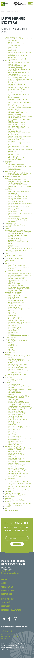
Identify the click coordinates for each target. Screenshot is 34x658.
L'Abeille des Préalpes (16, 320)
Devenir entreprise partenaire (18, 336)
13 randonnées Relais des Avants (19, 448)
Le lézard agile (13, 208)
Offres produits (13, 439)
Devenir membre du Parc (14, 258)
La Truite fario (13, 211)
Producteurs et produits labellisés (17, 396)
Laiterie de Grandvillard (16, 428)
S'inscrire (17, 544)
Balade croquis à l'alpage (17, 66)
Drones (10, 245)
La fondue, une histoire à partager (20, 116)
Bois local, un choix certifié (18, 185)
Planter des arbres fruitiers (18, 196)
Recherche (8, 491)
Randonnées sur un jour (16, 465)
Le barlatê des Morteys (16, 126)
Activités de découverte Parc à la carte (19, 39)
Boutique (8, 227)
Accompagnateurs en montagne (19, 232)
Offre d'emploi (10, 376)
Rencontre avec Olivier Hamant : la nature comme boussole (19, 147)
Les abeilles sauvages (16, 210)
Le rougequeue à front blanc (18, 206)
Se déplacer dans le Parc (17, 374)
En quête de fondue (15, 453)
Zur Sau (11, 304)
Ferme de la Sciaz (14, 436)
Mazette (11, 334)
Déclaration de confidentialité (15, 495)
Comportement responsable (15, 230)
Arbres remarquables (12, 176)
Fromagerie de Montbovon (17, 423)
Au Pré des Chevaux (15, 305)
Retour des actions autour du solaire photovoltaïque (18, 277)
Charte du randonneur (16, 450)
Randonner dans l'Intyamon (18, 473)
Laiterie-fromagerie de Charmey (19, 426)
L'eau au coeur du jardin (16, 124)
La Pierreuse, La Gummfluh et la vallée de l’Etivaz (20, 390)
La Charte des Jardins (16, 201)
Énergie (7, 272)
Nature (10, 347)
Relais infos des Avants (16, 225)
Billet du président (15, 505)
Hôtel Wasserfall (14, 307)
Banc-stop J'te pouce (16, 366)
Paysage (8, 382)
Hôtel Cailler (12, 299)
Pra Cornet (12, 456)
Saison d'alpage (13, 42)
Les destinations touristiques (18, 490)
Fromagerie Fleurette (15, 329)
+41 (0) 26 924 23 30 (6, 571)
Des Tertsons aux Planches (17, 175)
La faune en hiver (14, 118)
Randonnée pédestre (15, 233)
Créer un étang (13, 195)
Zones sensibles (10, 496)
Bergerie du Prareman (16, 401)
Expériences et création (16, 44)
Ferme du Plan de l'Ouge (17, 413)
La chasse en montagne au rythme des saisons (17, 113)
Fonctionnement (10, 337)
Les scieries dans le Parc (17, 180)
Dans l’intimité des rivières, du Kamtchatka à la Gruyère (19, 76)
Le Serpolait (12, 434)
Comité (10, 342)
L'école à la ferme (14, 270)
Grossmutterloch (14, 97)
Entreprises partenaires (13, 292)
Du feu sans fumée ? (15, 290)
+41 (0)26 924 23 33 (6, 631)
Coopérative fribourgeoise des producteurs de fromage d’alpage (20, 407)
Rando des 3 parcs (15, 460)
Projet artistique (14, 47)
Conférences (12, 50)
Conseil (11, 344)
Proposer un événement (11, 609)
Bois (6, 178)
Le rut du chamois (14, 131)
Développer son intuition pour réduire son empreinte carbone (19, 288)
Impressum (9, 498)
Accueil (3, 11)
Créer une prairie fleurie (13, 255)
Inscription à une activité (17, 59)
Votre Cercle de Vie (15, 319)
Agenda (7, 61)
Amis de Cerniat (10, 171)
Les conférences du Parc (14, 252)
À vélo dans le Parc (15, 372)
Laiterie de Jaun (14, 429)
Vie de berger (13, 156)
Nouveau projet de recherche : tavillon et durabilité (19, 182)
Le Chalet (11, 421)
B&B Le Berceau (14, 294)
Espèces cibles (13, 205)
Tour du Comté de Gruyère (17, 470)
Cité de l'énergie (14, 284)
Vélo (6, 508)
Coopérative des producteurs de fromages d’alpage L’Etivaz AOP (19, 403)
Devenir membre (7, 599)
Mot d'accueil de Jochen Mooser (19, 503)
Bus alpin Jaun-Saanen (16, 359)
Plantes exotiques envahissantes (20, 203)
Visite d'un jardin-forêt (16, 158)
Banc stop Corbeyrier (15, 369)
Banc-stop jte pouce (12, 510)
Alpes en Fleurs (14, 314)
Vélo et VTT (12, 237)
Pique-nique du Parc (15, 441)
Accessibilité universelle (13, 37)
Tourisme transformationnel (18, 481)
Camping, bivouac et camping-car (20, 248)
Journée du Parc (14, 111)
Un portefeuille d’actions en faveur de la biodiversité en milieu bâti (18, 219)
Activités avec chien (15, 240)
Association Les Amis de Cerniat (19, 173)
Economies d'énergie (15, 285)
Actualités (8, 161)
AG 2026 (8, 502)
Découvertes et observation (18, 49)
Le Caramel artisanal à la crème (19, 322)
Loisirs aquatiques (14, 238)
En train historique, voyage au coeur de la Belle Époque (18, 88)
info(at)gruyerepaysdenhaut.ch (10, 573)
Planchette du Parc (15, 443)
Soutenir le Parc (10, 260)
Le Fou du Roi (13, 332)
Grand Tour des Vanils (16, 455)
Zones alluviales (14, 384)
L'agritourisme (13, 168)
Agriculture (9, 163)
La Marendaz (12, 330)
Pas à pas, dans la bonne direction (20, 371)
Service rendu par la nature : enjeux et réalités (18, 153)
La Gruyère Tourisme (15, 300)
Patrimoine (8, 377)
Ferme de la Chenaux (15, 411)
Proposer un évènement (13, 493)
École (7, 263)
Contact (7, 253)
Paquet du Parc (13, 444)
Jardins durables (14, 45)
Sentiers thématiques (16, 468)
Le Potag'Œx (12, 312)
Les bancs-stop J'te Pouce (17, 364)
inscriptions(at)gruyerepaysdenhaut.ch (12, 633)
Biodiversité (9, 190)
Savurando (12, 151)
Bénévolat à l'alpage (15, 67)
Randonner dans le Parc (13, 446)
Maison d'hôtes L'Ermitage (17, 297)
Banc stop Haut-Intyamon (17, 367)
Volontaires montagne (16, 164)
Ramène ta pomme (15, 159)
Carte (7, 228)
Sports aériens (13, 247)
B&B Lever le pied (14, 295)
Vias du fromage (14, 471)
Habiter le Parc (10, 339)
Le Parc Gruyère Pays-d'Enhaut (16, 341)
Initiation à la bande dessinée (18, 106)
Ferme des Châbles (15, 327)
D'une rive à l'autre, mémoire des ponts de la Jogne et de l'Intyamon (20, 80)
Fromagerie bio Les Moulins (18, 419)
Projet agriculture (14, 170)
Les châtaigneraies (15, 381)
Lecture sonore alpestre (17, 123)
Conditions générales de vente (16, 250)
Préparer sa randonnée (16, 458)
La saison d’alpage (11, 475)
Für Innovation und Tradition (15, 500)
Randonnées (12, 40)
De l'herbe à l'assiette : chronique (20, 166)
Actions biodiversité (15, 216)
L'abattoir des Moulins (16, 324)
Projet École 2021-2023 (16, 265)
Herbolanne (12, 315)
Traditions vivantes (15, 379)
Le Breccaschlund (14, 393)
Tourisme (11, 351)
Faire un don (6, 594)
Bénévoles (5, 606)
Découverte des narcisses (17, 235)
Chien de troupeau (14, 451)
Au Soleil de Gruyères (16, 302)
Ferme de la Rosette (15, 317)
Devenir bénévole (11, 257)
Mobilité (7, 354)
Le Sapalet (12, 325)
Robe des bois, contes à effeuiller (20, 149)
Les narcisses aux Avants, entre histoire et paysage (19, 137)
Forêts (10, 349)
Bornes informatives (12, 223)
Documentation (10, 262)
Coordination (12, 346)
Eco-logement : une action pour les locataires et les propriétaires (20, 274)
